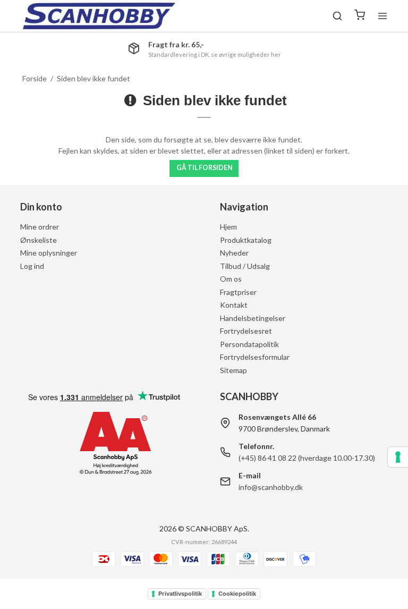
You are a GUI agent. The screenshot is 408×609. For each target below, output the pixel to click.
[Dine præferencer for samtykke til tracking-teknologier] (398, 457)
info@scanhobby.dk (271, 487)
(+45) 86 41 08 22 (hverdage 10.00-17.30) (307, 457)
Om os (231, 278)
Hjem (228, 226)
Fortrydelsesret (246, 330)
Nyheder (234, 252)
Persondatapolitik (249, 344)
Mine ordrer (39, 226)
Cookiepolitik (237, 593)
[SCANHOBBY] (98, 16)
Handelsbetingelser (252, 318)
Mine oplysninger (48, 252)
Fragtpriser (238, 292)
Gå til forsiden (204, 168)
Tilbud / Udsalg (245, 265)
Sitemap (233, 370)
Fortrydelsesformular (255, 356)
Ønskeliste (38, 239)
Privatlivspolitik (180, 593)
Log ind (32, 265)
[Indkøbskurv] (359, 16)
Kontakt (234, 304)
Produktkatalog (245, 239)
